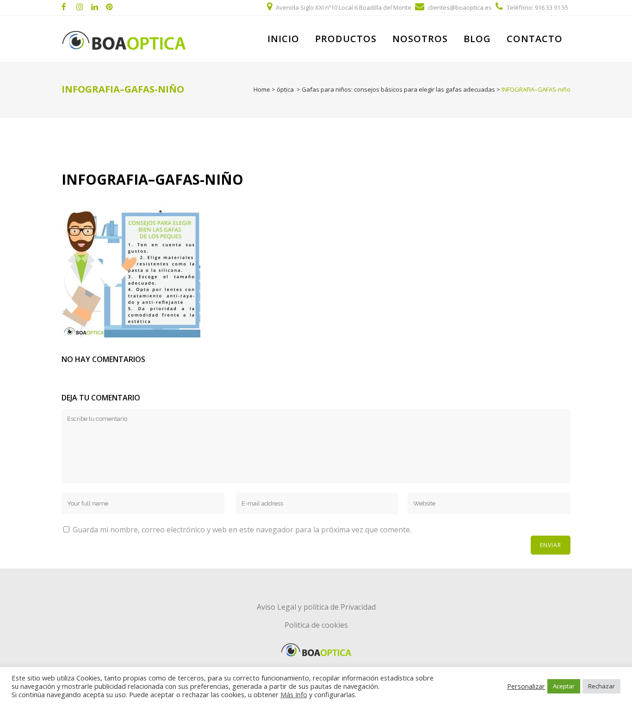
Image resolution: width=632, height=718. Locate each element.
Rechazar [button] (601, 686)
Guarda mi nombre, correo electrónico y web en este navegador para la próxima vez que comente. (242, 529)
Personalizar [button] (526, 686)
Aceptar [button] (564, 686)
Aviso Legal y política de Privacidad (316, 607)
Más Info (293, 694)
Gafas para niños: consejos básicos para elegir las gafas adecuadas (398, 89)
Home (262, 89)
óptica (285, 89)
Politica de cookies (316, 625)
